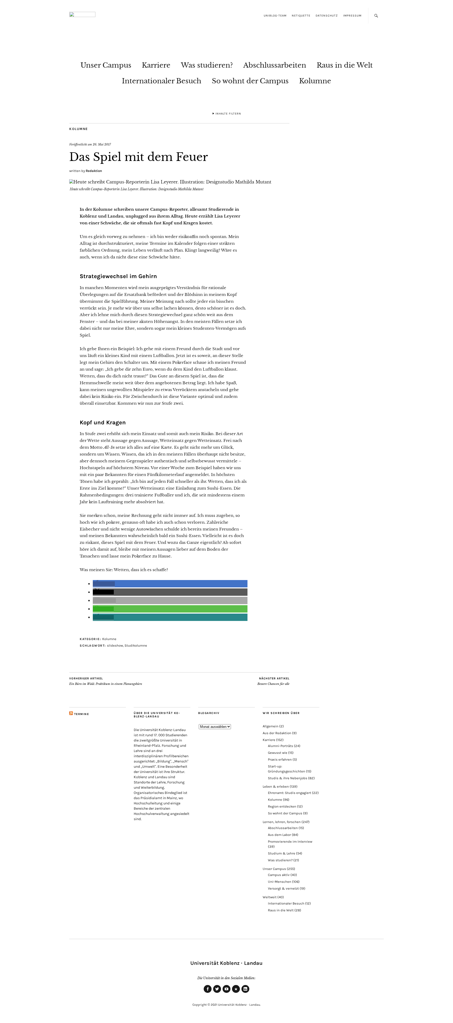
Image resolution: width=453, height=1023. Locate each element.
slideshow (115, 645)
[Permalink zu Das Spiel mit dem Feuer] (170, 182)
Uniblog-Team (275, 15)
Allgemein (270, 726)
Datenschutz (327, 15)
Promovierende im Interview (290, 841)
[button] (104, 584)
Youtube (226, 992)
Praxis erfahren (280, 759)
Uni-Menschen (279, 882)
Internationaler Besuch (161, 81)
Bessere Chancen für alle (273, 681)
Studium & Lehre (281, 853)
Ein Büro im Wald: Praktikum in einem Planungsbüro (105, 681)
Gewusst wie (277, 753)
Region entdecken (282, 806)
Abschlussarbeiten (274, 65)
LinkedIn (245, 992)
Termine (81, 714)
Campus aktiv (279, 875)
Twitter (217, 992)
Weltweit (270, 897)
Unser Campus (105, 65)
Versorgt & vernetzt (283, 888)
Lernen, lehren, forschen (282, 822)
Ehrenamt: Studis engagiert (289, 793)
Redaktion (94, 171)
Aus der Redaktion (277, 733)
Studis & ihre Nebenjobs (287, 778)
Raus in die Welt (345, 65)
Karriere (156, 65)
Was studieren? (207, 65)
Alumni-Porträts (280, 746)
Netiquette (301, 15)
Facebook (208, 992)
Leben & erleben (276, 786)
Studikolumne (136, 645)
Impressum (352, 15)
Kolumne (315, 81)
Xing (236, 992)
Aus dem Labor (279, 835)
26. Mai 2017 (102, 144)
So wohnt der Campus (250, 81)
